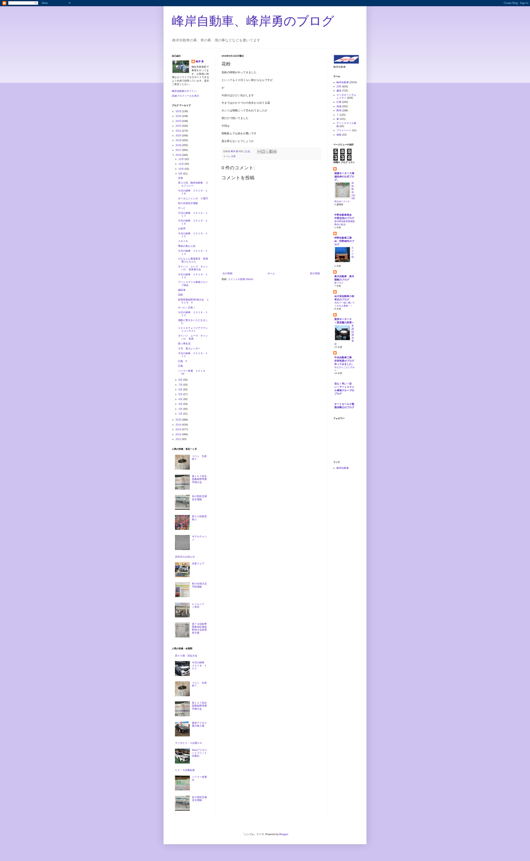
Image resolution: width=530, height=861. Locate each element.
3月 (180, 404)
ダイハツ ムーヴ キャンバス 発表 (193, 337)
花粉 (180, 294)
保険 (338, 134)
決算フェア (198, 563)
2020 (179, 135)
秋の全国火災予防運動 (199, 585)
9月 (180, 173)
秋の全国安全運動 (188, 203)
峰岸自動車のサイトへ (184, 91)
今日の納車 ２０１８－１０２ (199, 665)
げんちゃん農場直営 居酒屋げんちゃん (193, 260)
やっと (182, 208)
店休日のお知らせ (185, 556)
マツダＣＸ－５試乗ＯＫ (188, 743)
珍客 (180, 178)
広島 (180, 365)
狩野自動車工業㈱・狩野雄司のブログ (344, 241)
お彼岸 (182, 228)
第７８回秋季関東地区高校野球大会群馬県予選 (199, 628)
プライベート (343, 130)
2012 (179, 434)
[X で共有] (267, 151)
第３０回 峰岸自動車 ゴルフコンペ (193, 184)
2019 (179, 140)
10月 (181, 168)
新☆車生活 (184, 343)
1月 (180, 413)
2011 (179, 439)
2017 (179, 150)
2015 (179, 419)
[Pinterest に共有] (275, 151)
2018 (179, 145)
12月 (181, 159)
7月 (180, 384)
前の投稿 (315, 273)
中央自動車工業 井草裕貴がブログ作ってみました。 (344, 361)
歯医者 (182, 290)
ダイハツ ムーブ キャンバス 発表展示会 (193, 268)
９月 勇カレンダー (189, 348)
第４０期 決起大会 (186, 655)
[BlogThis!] (263, 151)
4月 (180, 399)
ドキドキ (183, 241)
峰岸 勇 (200, 61)
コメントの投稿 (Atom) (240, 279)
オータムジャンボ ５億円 (193, 198)
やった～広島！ (186, 307)
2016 (179, 155)
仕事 (338, 102)
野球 (338, 110)
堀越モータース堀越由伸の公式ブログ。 (344, 176)
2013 (179, 429)
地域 (338, 106)
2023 (179, 121)
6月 (180, 389)
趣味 (338, 90)
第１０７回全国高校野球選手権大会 (199, 479)
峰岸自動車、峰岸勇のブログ (253, 21)
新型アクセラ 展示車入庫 (200, 724)
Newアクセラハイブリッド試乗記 (199, 753)
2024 (179, 116)
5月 (180, 394)
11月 (181, 163)
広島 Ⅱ (182, 361)
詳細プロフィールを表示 (185, 95)
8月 (180, 379)
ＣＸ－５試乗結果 (185, 770)
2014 (179, 424)
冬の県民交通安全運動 (199, 498)
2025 (179, 111)
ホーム (271, 273)
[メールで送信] (259, 151)
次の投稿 (227, 273)
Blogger (283, 834)
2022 (179, 125)
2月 (180, 409)
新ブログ (338, 282)
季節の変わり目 (186, 246)
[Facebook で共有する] (271, 151)
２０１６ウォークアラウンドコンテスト (193, 329)
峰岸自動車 (342, 82)
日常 (233, 156)
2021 (179, 130)
